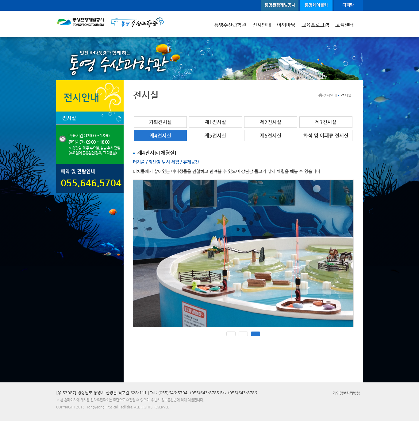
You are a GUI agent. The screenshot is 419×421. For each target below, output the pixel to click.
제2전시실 (270, 122)
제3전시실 (325, 122)
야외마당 (286, 25)
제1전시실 (215, 122)
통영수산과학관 (230, 25)
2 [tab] (243, 334)
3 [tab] (255, 334)
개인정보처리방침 (346, 393)
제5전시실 (215, 135)
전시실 (69, 118)
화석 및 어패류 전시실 (325, 135)
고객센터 (344, 25)
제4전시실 (160, 135)
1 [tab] (231, 334)
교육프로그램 (315, 25)
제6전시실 (270, 135)
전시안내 (261, 25)
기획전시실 (160, 122)
